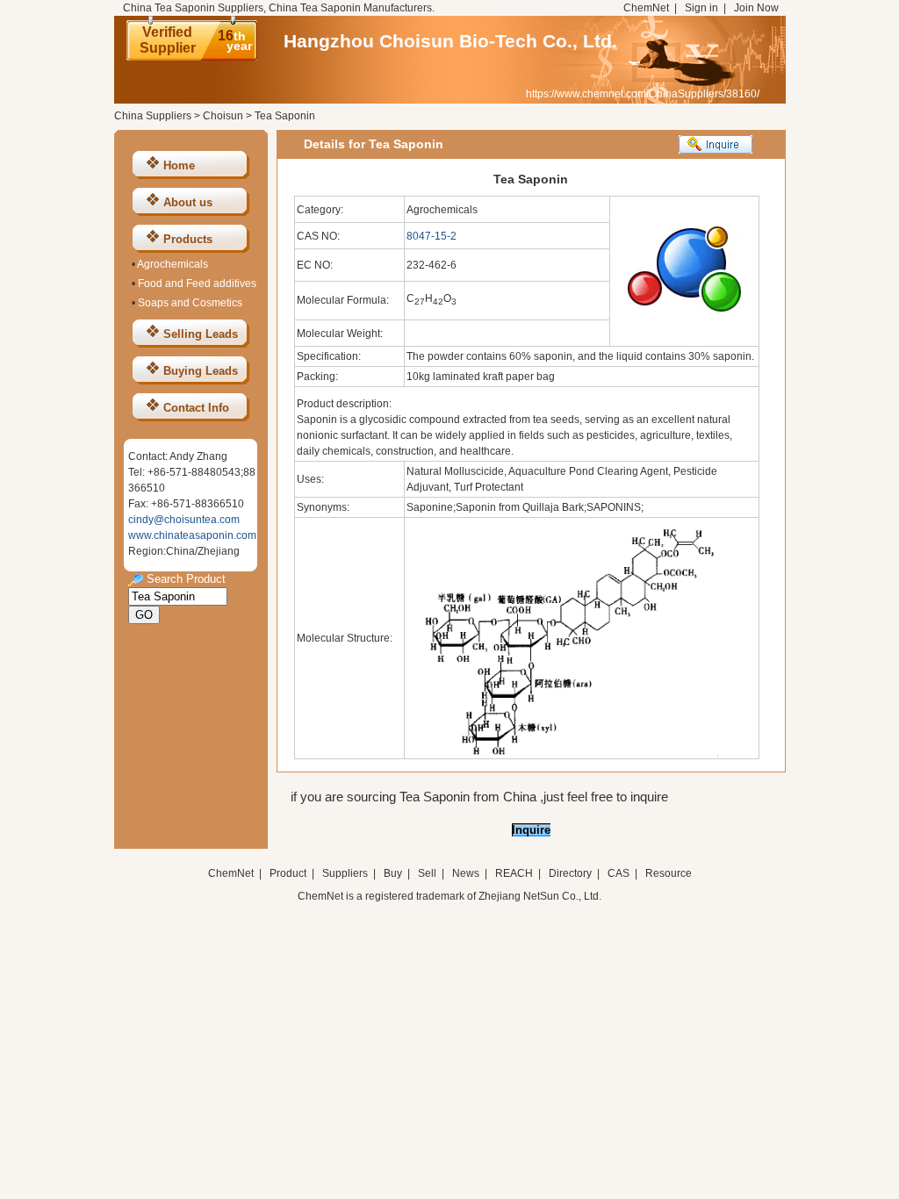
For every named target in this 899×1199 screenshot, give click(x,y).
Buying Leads (200, 370)
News (465, 873)
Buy (393, 873)
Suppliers (345, 873)
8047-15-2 (431, 236)
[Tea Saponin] (562, 753)
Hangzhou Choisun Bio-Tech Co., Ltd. (450, 41)
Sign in (701, 8)
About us (187, 202)
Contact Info (196, 407)
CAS (618, 873)
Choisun (223, 116)
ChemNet (646, 8)
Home (179, 165)
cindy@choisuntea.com (184, 519)
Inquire (531, 829)
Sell (427, 873)
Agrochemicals (172, 264)
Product (289, 873)
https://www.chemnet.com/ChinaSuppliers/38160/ (642, 94)
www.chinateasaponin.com (192, 535)
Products (187, 239)
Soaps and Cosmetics (190, 303)
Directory (570, 873)
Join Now (756, 8)
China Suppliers (152, 116)
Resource (668, 873)
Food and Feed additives (197, 283)
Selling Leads (200, 334)
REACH (514, 873)
